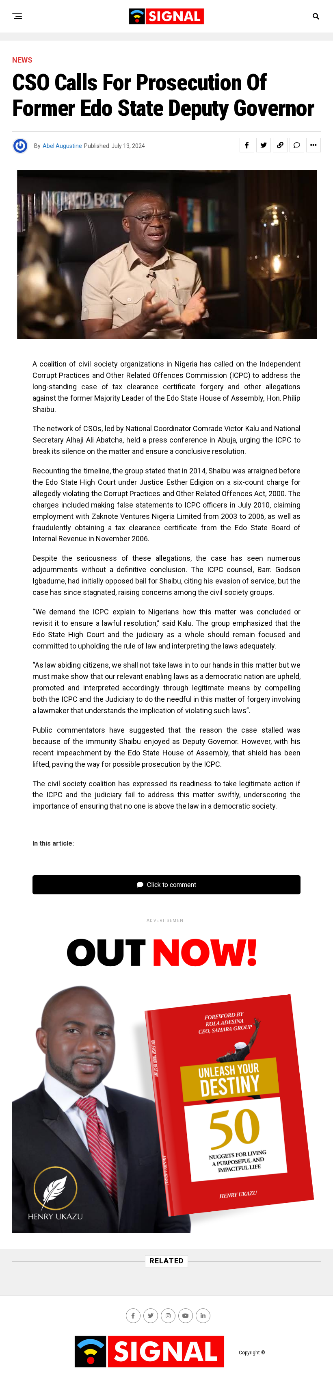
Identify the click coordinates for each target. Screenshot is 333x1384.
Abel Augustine (62, 146)
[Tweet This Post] (263, 145)
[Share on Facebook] (247, 145)
